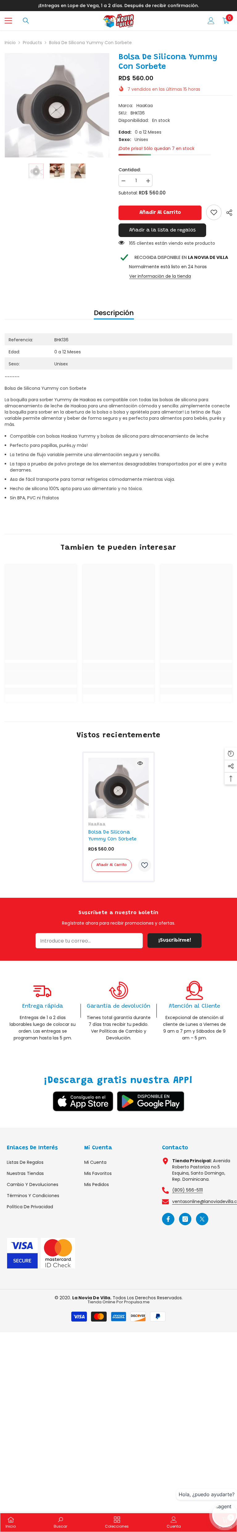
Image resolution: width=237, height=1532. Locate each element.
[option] (57, 105)
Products (32, 43)
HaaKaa (144, 105)
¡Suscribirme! (174, 940)
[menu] (8, 20)
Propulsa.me (137, 1302)
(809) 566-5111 (187, 1190)
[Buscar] (26, 20)
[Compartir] (227, 212)
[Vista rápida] (140, 763)
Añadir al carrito (160, 212)
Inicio (10, 43)
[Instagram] (185, 1219)
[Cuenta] (211, 20)
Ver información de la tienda (160, 276)
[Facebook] (168, 1219)
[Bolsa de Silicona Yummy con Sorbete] (118, 788)
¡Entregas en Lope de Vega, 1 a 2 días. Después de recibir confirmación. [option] (118, 5)
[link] (214, 212)
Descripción (114, 313)
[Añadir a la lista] (144, 865)
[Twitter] (202, 1219)
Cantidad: (129, 170)
